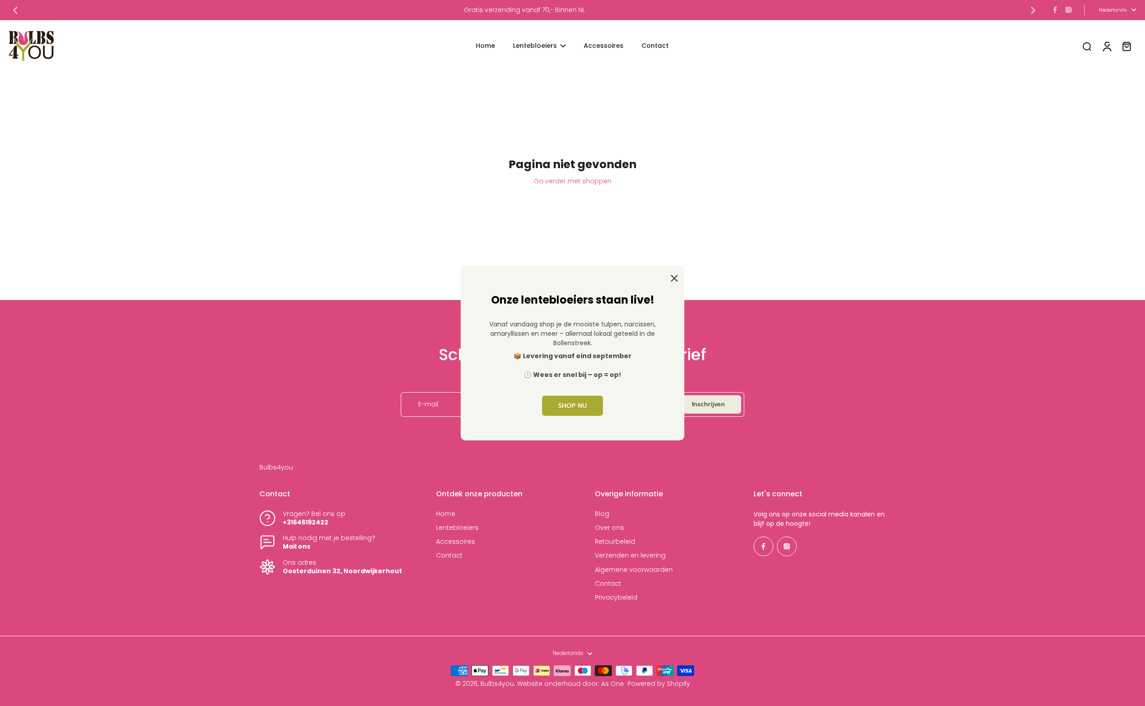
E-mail (428, 404)
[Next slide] (1033, 10)
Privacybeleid (616, 597)
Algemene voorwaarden (634, 570)
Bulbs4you (497, 683)
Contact (449, 555)
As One (612, 683)
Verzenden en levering (630, 555)
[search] (1087, 46)
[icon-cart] (1126, 46)
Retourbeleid (615, 541)
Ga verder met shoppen (572, 181)
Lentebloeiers (457, 528)
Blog (602, 514)
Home (445, 514)
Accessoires (455, 541)
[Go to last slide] (15, 10)
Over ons (609, 528)
